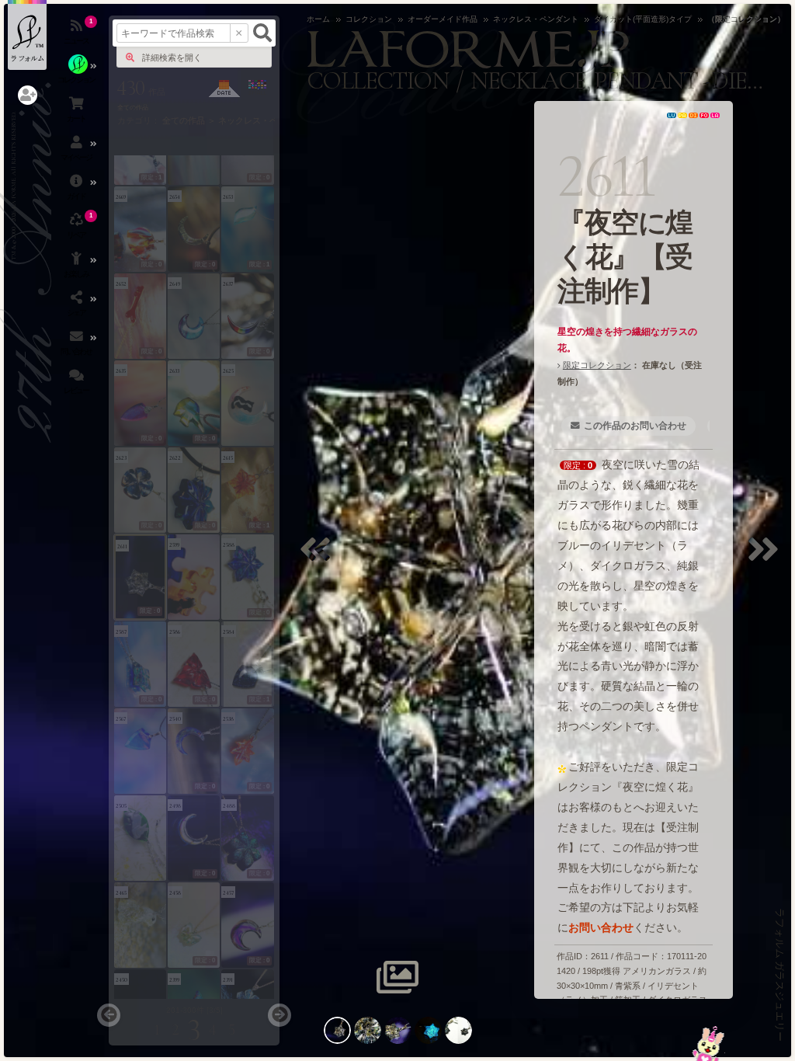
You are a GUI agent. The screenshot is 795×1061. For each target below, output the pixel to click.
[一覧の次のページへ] (279, 1015)
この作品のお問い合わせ (635, 425)
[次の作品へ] (767, 558)
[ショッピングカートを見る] (77, 112)
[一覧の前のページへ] (108, 1015)
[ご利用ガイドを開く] (77, 190)
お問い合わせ (601, 927)
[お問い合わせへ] (708, 1043)
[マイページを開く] (77, 151)
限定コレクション (597, 365)
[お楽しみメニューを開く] (77, 268)
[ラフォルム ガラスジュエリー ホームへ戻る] (27, 35)
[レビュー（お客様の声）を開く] (77, 384)
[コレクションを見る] (77, 73)
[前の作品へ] (319, 558)
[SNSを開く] (77, 306)
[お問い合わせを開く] (77, 345)
